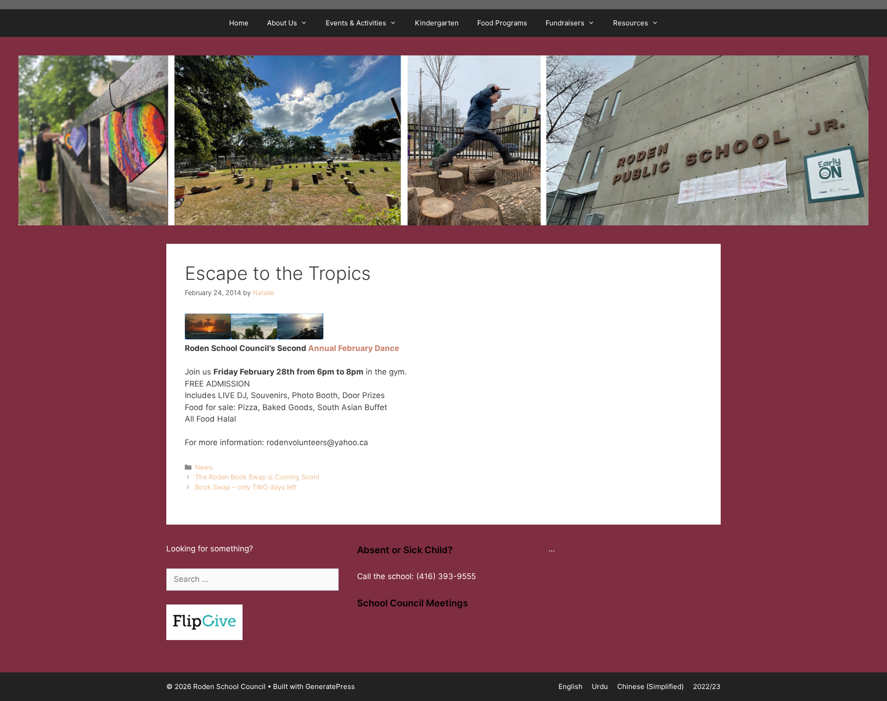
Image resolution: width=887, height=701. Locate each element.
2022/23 (707, 686)
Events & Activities (356, 22)
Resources (630, 22)
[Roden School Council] (443, 140)
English (571, 686)
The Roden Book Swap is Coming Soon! (257, 477)
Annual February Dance (353, 348)
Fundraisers (565, 22)
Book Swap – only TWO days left (246, 487)
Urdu (600, 686)
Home (239, 22)
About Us (282, 22)
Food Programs (502, 22)
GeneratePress (330, 686)
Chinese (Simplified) (650, 686)
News (204, 467)
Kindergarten (437, 22)
